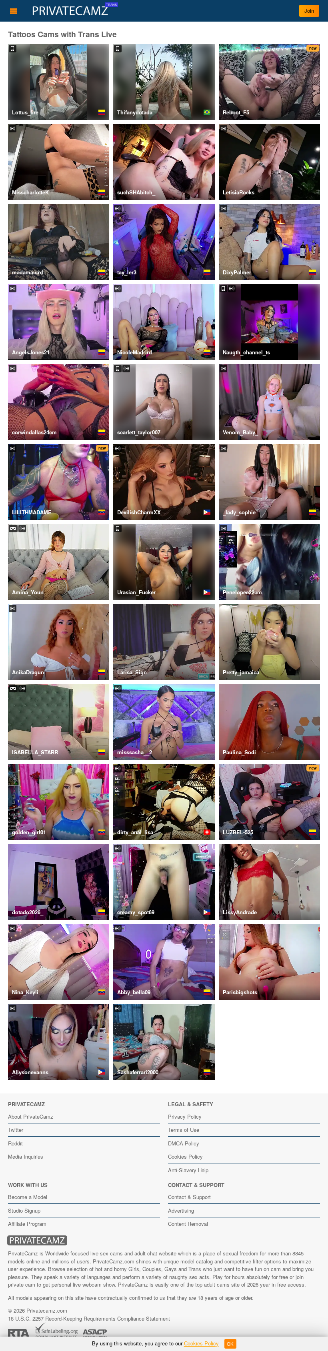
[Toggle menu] (13, 11)
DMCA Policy (183, 1143)
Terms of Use (183, 1129)
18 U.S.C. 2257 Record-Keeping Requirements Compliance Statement (89, 1318)
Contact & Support (189, 1197)
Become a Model (27, 1197)
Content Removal (188, 1223)
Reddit (15, 1143)
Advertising (181, 1210)
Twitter (15, 1129)
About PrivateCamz (30, 1116)
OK (230, 1344)
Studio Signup (24, 1210)
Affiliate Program (27, 1223)
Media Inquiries (25, 1156)
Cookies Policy (185, 1156)
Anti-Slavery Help (188, 1170)
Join (309, 10)
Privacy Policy (185, 1116)
